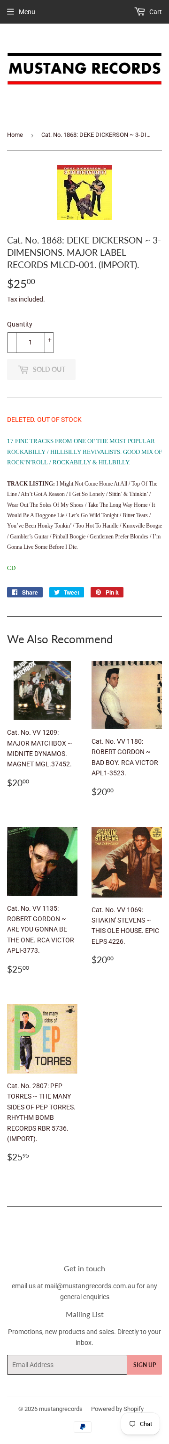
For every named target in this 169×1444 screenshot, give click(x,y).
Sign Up (144, 1364)
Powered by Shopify (117, 1408)
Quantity (19, 324)
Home (15, 134)
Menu (27, 12)
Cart (155, 12)
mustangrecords (61, 1408)
